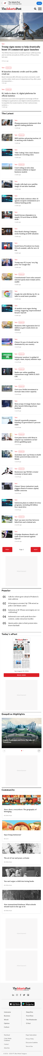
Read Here (21, 675)
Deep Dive (29, 1012)
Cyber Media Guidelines (7, 1039)
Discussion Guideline (32, 1042)
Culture (6, 1027)
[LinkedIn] (13, 995)
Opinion (7, 1023)
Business (7, 1016)
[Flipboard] (28, 995)
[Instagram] (17, 995)
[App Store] (14, 1004)
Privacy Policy (30, 1039)
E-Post (28, 1023)
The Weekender (31, 1019)
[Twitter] (24, 995)
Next (36, 549)
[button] (39, 750)
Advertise (7, 1048)
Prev (7, 549)
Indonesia (7, 1012)
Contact (6, 1044)
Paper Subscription (31, 1035)
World (6, 1019)
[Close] (1, 3)
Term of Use (29, 1046)
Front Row (29, 1016)
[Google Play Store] (28, 1004)
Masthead (7, 1035)
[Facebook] (20, 995)
